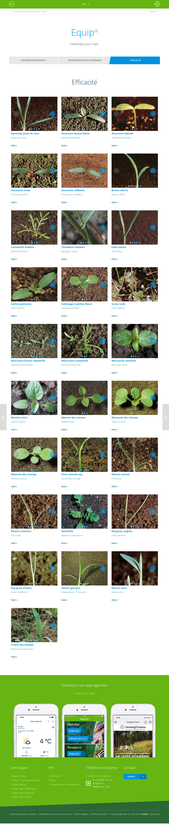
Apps (53, 780)
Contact (131, 776)
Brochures (55, 776)
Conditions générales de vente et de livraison (128, 814)
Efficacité (135, 60)
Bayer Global (19, 776)
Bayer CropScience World (26, 780)
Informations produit (33, 60)
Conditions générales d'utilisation (22, 814)
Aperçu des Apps (85, 693)
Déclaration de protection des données (55, 814)
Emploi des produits (99, 814)
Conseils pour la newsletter (64, 784)
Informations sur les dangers (84, 60)
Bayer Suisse (19, 784)
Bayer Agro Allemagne (24, 788)
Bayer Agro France (22, 796)
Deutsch (153, 12)
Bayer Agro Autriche (23, 792)
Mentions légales (81, 814)
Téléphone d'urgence (99, 776)
